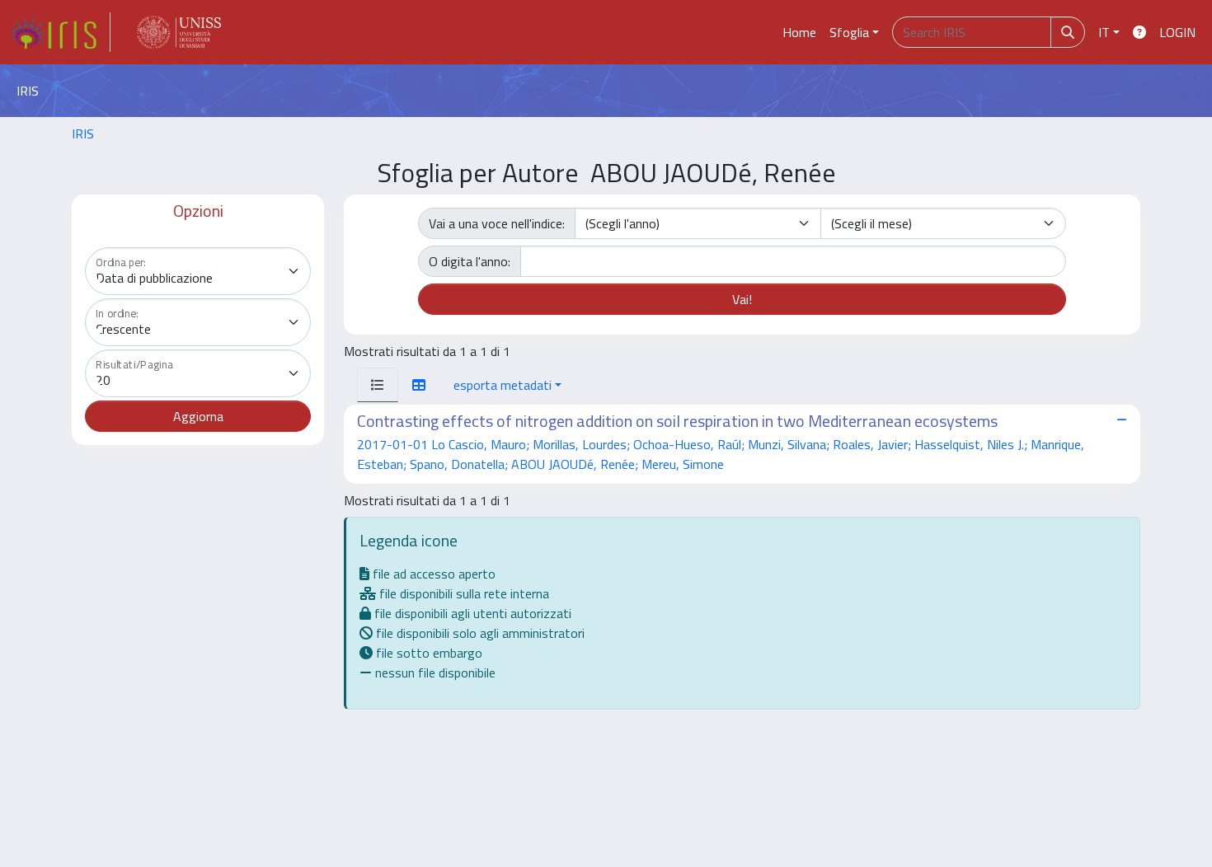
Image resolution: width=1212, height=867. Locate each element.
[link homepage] (60, 32)
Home (799, 32)
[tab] (377, 385)
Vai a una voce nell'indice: (497, 223)
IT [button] (1104, 32)
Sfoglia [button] (849, 32)
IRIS (83, 133)
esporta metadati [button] (502, 385)
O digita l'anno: (469, 261)
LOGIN (1177, 32)
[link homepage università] (179, 32)
